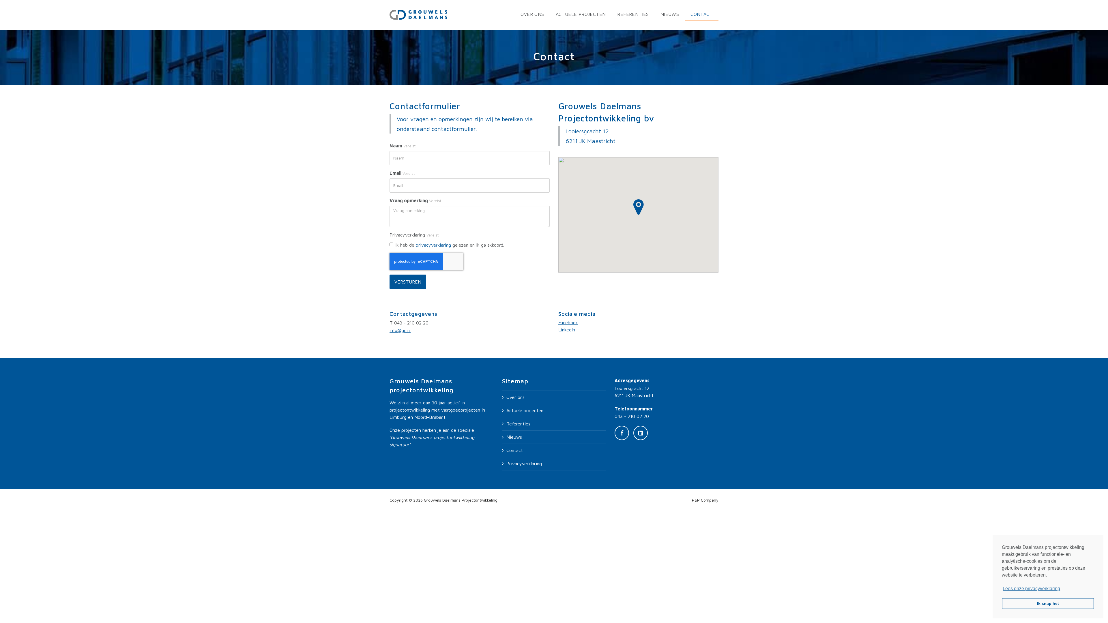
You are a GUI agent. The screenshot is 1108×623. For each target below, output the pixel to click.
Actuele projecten (581, 14)
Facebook (568, 322)
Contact (701, 14)
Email (402, 173)
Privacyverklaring (524, 463)
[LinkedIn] (640, 433)
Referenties (633, 14)
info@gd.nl (400, 330)
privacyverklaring (433, 244)
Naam (402, 145)
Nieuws (669, 14)
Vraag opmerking (415, 200)
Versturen (407, 281)
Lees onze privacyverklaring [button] (1031, 588)
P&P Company (705, 500)
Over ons (532, 14)
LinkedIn (566, 329)
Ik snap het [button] (1048, 603)
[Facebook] (622, 433)
